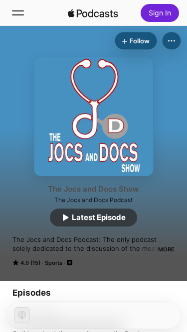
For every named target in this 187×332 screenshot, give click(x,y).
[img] (93, 13)
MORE (166, 249)
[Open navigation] (18, 13)
